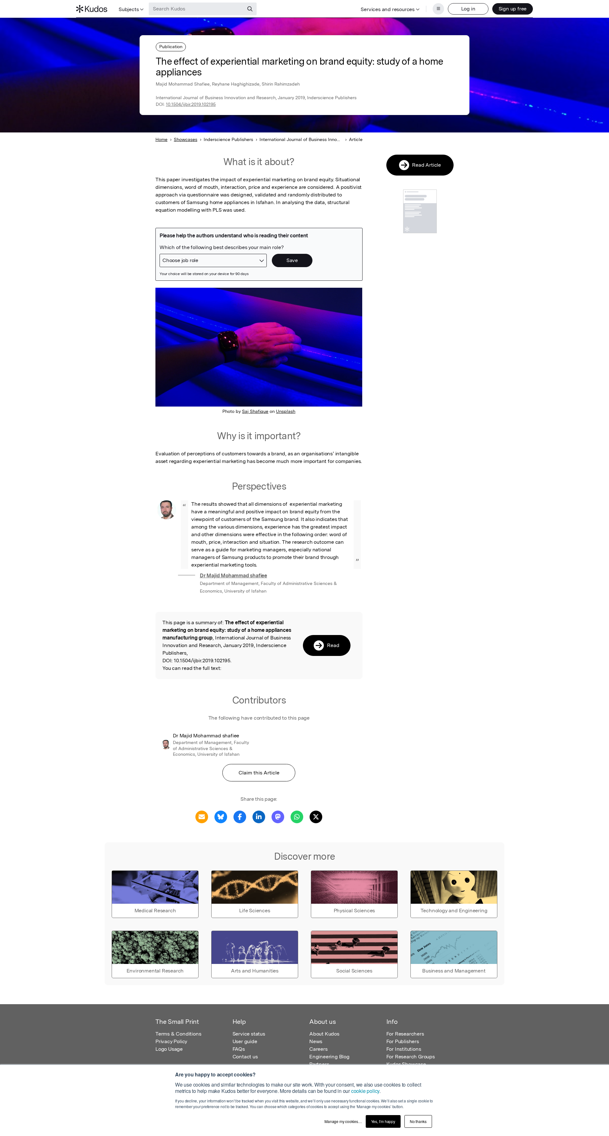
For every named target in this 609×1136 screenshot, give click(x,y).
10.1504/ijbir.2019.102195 (191, 104)
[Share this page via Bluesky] (221, 816)
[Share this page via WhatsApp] (297, 816)
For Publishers (402, 1041)
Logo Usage (169, 1049)
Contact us (245, 1057)
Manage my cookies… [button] (343, 1121)
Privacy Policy (171, 1041)
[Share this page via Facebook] (240, 816)
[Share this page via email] (202, 816)
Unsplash (285, 411)
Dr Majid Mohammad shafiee (233, 576)
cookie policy (365, 1090)
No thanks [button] (418, 1121)
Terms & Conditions (178, 1034)
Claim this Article (259, 773)
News (315, 1041)
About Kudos (324, 1034)
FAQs (238, 1049)
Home (161, 139)
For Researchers (405, 1034)
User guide (244, 1041)
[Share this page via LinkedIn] (259, 816)
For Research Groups (410, 1057)
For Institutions (403, 1049)
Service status (248, 1034)
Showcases (185, 139)
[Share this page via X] (316, 816)
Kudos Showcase (406, 1064)
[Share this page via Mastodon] (278, 816)
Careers (318, 1049)
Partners (319, 1064)
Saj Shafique (255, 411)
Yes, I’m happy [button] (383, 1121)
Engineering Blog (329, 1057)
